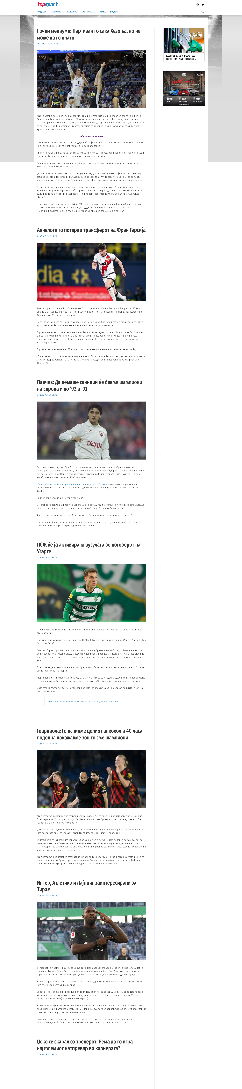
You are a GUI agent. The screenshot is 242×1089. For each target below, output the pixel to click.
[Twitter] (203, 4)
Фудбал (40, 236)
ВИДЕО (114, 11)
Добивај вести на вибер (91, 136)
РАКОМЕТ (57, 11)
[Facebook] (197, 4)
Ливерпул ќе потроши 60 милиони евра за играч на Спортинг (83, 701)
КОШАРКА (72, 11)
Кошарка (41, 43)
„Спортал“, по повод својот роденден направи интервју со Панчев (72, 484)
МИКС (103, 11)
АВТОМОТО (89, 11)
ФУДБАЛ (41, 11)
